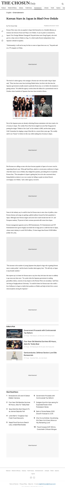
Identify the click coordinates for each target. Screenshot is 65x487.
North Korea (30, 470)
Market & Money (16, 470)
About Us (30, 484)
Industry (24, 470)
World (52, 470)
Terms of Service (13, 484)
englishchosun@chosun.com (47, 484)
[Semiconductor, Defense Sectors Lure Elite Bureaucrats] (14, 355)
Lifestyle (47, 470)
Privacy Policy (23, 484)
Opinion (57, 470)
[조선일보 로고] (18, 3)
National (8, 470)
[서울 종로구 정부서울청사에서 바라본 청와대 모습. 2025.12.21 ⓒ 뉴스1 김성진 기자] (14, 333)
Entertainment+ (18, 12)
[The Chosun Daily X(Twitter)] (34, 478)
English (8, 12)
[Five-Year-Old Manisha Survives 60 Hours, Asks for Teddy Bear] (14, 344)
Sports (33, 473)
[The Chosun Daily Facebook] (31, 478)
